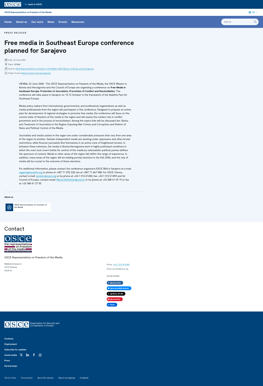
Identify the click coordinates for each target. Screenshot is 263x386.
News (51, 22)
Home (8, 22)
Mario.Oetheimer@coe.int (71, 179)
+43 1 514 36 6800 (121, 264)
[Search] (255, 22)
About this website (45, 378)
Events (63, 22)
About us (21, 22)
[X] (21, 355)
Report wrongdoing (66, 378)
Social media (10, 355)
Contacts (8, 338)
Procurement (26, 378)
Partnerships (10, 366)
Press (7, 360)
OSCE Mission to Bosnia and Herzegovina (76, 69)
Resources (78, 22)
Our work (37, 22)
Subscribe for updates (15, 349)
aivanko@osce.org (46, 176)
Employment (10, 344)
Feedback (84, 378)
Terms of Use (10, 378)
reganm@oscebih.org (30, 172)
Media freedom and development (36, 73)
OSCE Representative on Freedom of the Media (28, 12)
